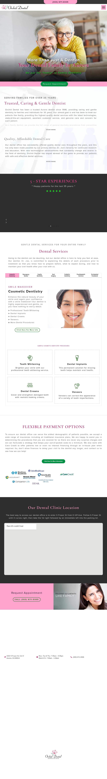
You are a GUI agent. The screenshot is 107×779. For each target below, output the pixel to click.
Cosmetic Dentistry (25, 291)
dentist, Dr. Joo (21, 261)
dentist (40, 302)
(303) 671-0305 (60, 2)
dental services (61, 115)
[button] (103, 7)
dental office (16, 145)
